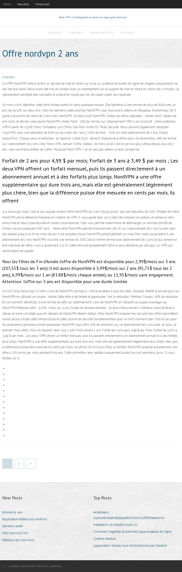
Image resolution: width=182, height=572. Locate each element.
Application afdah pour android (24, 519)
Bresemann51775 (101, 32)
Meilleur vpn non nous (18, 540)
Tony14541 (127, 32)
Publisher (8, 77)
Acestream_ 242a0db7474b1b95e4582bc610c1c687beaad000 (128, 515)
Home (7, 4)
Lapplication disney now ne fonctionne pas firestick (130, 545)
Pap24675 (23, 4)
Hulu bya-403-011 (15, 533)
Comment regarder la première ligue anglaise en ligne (132, 531)
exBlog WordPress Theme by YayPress (36, 566)
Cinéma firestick (104, 538)
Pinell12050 (43, 4)
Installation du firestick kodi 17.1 (115, 524)
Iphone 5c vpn (12, 512)
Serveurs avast (12, 526)
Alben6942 (75, 32)
